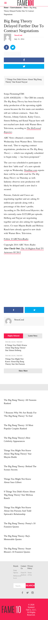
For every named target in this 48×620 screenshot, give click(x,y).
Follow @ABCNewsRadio (16, 238)
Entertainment (16, 8)
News (26, 8)
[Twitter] (12, 47)
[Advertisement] (24, 280)
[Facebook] (6, 47)
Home (6, 8)
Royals (15, 566)
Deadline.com (30, 170)
